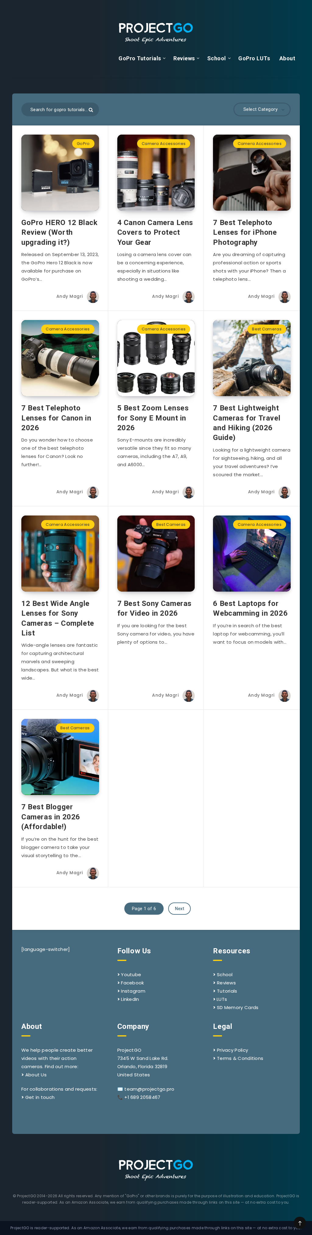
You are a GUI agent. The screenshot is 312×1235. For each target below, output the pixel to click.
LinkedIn (130, 999)
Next (179, 908)
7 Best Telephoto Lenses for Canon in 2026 (56, 418)
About (287, 58)
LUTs (222, 999)
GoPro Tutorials (140, 58)
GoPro (83, 143)
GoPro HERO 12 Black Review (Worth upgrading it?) (59, 232)
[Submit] (91, 110)
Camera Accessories (164, 143)
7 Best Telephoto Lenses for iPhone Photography (245, 232)
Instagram (133, 991)
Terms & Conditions (240, 1058)
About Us (36, 1074)
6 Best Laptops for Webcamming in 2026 (250, 608)
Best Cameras (267, 329)
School (216, 58)
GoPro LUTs (254, 58)
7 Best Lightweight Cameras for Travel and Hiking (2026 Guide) (246, 423)
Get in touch (40, 1097)
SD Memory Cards (238, 1007)
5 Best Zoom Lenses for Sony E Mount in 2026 (153, 418)
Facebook (132, 983)
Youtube (131, 974)
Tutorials (227, 991)
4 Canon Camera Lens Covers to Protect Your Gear (155, 232)
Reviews (184, 58)
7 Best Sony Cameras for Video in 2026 (154, 608)
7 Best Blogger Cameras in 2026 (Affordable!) (50, 817)
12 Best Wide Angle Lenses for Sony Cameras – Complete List (57, 618)
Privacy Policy (232, 1050)
